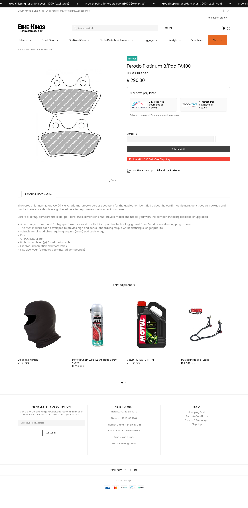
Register (212, 17)
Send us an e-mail (124, 437)
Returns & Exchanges (196, 420)
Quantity (132, 134)
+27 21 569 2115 (133, 424)
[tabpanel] (42, 333)
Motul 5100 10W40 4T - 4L (140, 359)
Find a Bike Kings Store (124, 443)
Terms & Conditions (197, 416)
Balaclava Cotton (28, 359)
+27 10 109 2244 (128, 418)
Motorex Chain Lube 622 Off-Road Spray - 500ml (95, 361)
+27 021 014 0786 (130, 430)
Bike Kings (31, 28)
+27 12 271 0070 (128, 411)
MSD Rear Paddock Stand (195, 359)
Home (20, 49)
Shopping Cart (196, 412)
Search (168, 28)
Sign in (223, 17)
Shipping (197, 424)
